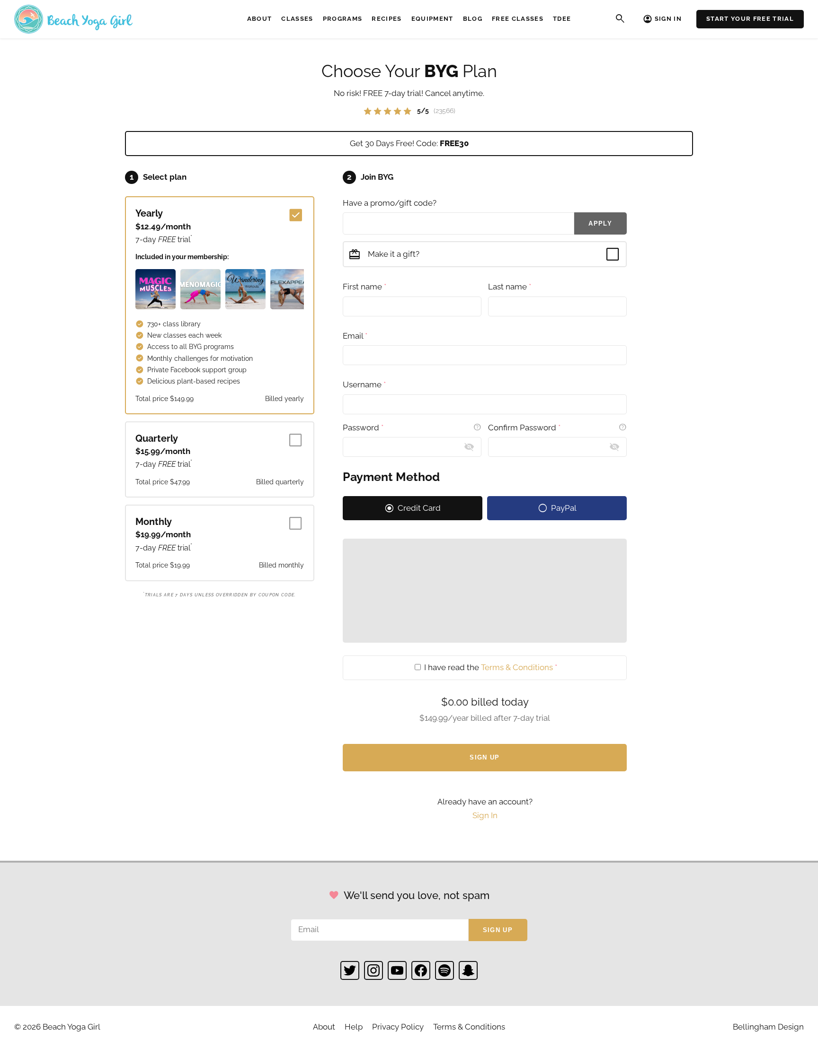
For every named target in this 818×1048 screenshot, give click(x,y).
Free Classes (517, 18)
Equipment (432, 18)
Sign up (498, 930)
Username (364, 384)
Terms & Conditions (517, 667)
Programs (343, 18)
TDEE (562, 18)
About (259, 18)
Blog (472, 18)
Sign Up (484, 757)
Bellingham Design (768, 1026)
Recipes (386, 18)
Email (355, 336)
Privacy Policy (398, 1026)
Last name (509, 286)
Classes (297, 18)
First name (364, 286)
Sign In (668, 18)
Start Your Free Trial (750, 18)
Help (354, 1026)
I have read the (489, 667)
